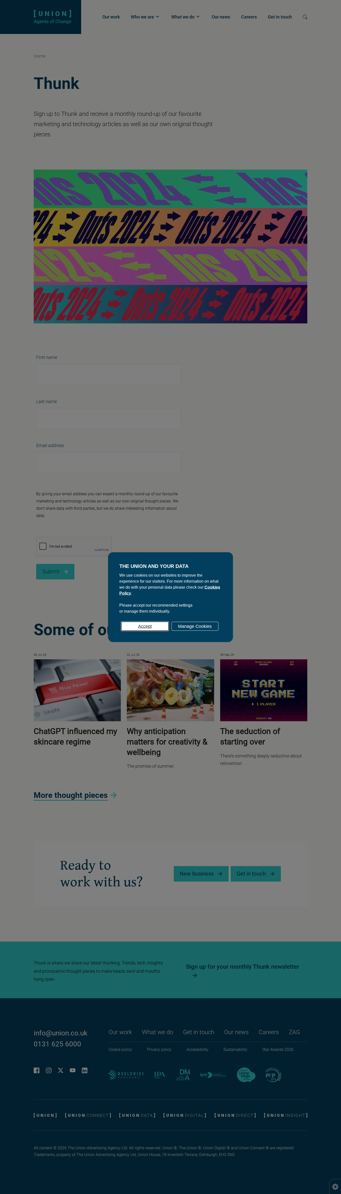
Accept (145, 626)
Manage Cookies (195, 626)
